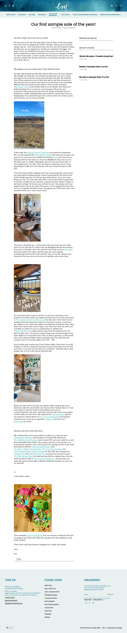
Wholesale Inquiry (51, 595)
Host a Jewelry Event (52, 592)
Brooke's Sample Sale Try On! (94, 77)
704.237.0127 (10, 597)
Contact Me (49, 607)
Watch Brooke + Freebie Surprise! (96, 56)
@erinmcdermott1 (11, 600)
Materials (48, 614)
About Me (48, 611)
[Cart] (121, 5)
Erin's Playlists (50, 601)
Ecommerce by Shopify (115, 628)
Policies (47, 617)
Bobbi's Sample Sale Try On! (93, 66)
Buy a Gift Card (50, 588)
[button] (22, 15)
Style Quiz (48, 585)
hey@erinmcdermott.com (13, 603)
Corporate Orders (51, 598)
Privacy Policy (87, 599)
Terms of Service (98, 599)
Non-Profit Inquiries (52, 604)
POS (103, 628)
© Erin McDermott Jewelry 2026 (90, 628)
